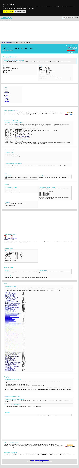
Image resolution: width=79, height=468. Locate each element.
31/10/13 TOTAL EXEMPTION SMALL (22, 136)
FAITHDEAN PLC (7, 306)
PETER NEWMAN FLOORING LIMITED (11, 298)
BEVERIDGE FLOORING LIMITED (10, 296)
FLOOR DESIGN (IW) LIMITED (10, 299)
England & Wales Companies (10, 42)
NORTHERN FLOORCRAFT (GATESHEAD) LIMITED (13, 303)
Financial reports (8, 96)
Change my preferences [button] (20, 11)
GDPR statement (45, 460)
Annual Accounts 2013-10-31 (14, 239)
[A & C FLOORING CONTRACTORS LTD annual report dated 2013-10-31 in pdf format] (14, 236)
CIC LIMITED (7, 302)
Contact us (29, 461)
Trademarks (7, 92)
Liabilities (7, 89)
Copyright (32, 460)
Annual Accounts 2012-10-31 (7, 239)
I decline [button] (11, 11)
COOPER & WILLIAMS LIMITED (10, 309)
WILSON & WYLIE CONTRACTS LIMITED (11, 301)
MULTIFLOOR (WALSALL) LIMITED (10, 294)
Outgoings (7, 101)
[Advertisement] (39, 30)
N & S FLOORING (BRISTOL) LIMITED (11, 305)
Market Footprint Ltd (38, 460)
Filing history (7, 99)
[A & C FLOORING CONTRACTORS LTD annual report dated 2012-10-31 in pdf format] (7, 236)
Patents (6, 91)
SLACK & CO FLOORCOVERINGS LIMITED (12, 307)
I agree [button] (5, 11)
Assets (6, 98)
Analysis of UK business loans (46, 461)
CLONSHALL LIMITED (8, 308)
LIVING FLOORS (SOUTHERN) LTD (10, 293)
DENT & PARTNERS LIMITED (9, 310)
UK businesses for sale (36, 461)
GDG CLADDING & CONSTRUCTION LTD (11, 297)
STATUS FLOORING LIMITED (9, 295)
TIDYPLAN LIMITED (8, 292)
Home (3, 42)
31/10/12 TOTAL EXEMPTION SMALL (22, 139)
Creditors (6, 95)
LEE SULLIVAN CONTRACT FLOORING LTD (12, 304)
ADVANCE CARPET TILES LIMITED (10, 311)
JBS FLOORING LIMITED (9, 300)
